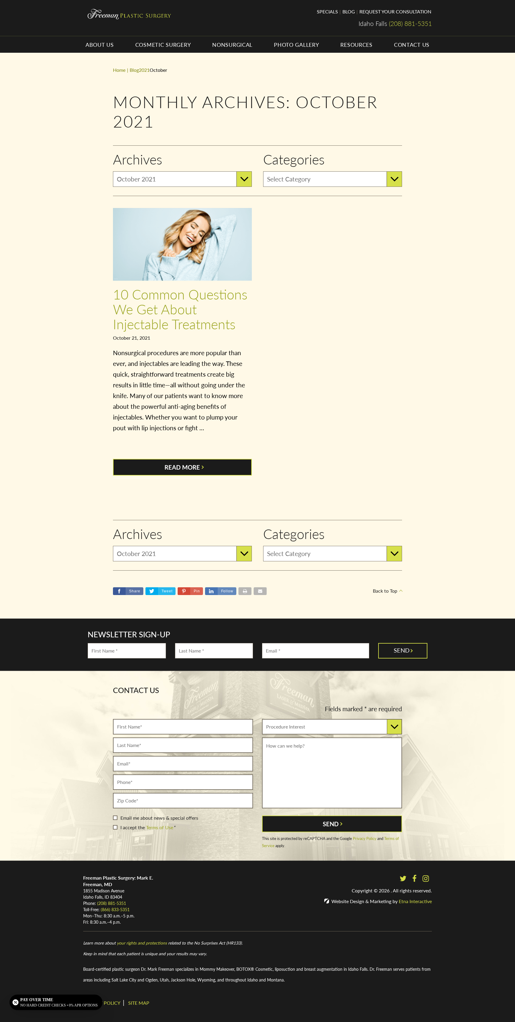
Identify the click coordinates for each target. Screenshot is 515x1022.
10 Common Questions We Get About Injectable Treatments (180, 309)
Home (119, 69)
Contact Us (411, 44)
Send (331, 824)
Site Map (138, 1002)
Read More (182, 467)
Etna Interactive (415, 901)
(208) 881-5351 (111, 903)
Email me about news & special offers (159, 817)
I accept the (132, 827)
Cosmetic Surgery (163, 44)
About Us (100, 44)
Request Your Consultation (395, 11)
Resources (356, 44)
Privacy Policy (364, 838)
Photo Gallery (296, 44)
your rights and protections (142, 943)
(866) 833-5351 (115, 909)
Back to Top (385, 590)
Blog (348, 11)
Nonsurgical (232, 44)
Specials (327, 11)
